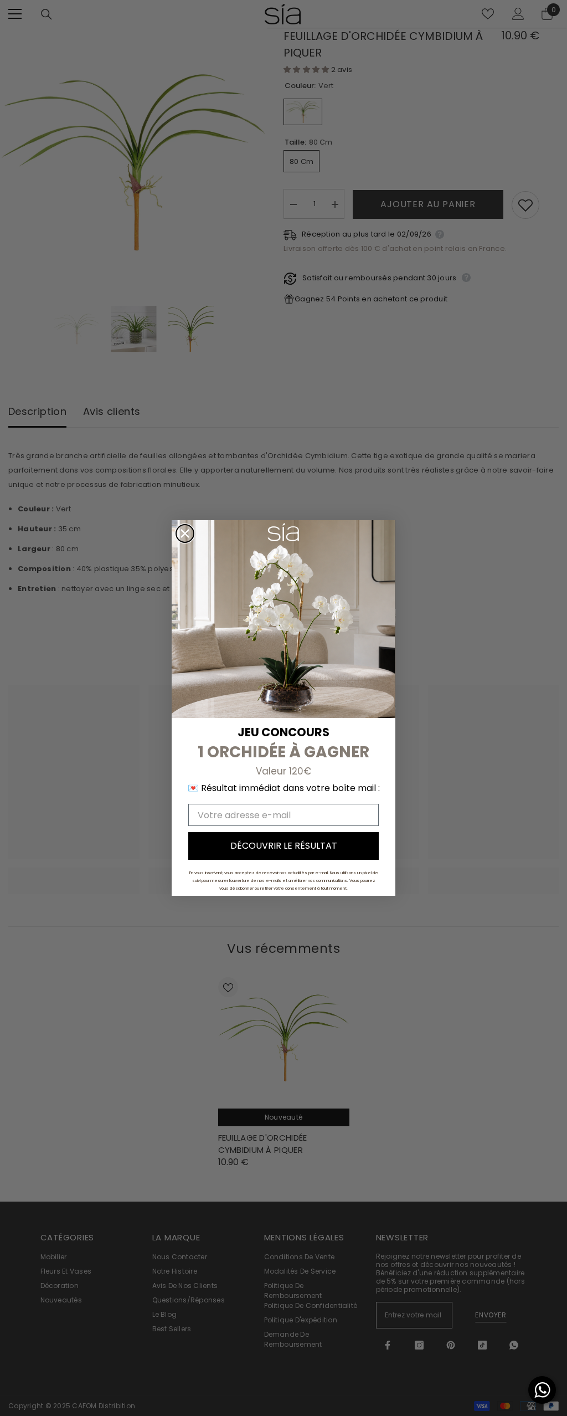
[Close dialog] (185, 533)
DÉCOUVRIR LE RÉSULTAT (283, 845)
